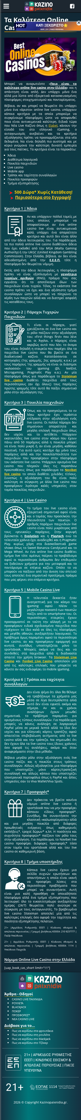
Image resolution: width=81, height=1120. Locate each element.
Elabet (53, 125)
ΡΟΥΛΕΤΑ (17, 1003)
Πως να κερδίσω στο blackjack (31, 1039)
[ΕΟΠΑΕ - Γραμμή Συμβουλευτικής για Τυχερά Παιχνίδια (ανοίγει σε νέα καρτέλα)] (52, 1087)
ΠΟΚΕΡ (16, 1011)
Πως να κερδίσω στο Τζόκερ (30, 1043)
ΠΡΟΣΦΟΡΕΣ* (21, 1015)
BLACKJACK (19, 1007)
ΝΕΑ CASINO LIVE (23, 1019)
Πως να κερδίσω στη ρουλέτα (31, 1035)
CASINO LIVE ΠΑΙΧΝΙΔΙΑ (27, 999)
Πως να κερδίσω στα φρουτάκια (32, 1031)
